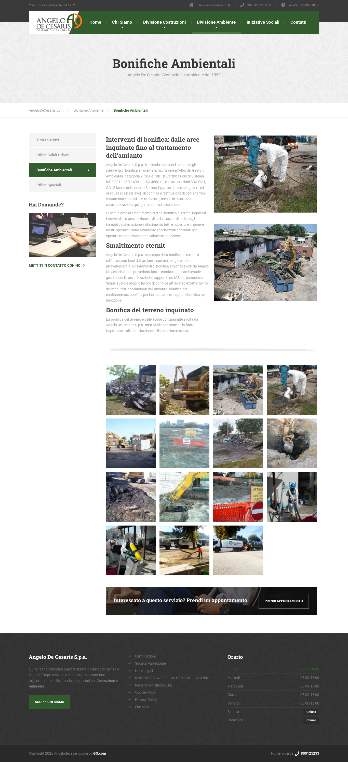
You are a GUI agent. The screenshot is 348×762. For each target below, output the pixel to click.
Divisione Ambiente (216, 22)
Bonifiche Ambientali (54, 170)
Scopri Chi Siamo (49, 702)
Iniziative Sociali (263, 22)
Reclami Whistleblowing (153, 685)
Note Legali (144, 671)
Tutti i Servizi (47, 140)
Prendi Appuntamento (284, 601)
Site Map (142, 707)
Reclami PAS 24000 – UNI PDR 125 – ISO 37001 (172, 678)
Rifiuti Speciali (48, 185)
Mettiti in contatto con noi (55, 265)
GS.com (99, 753)
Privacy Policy (146, 699)
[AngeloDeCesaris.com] (55, 21)
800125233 (309, 753)
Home (95, 22)
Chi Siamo (122, 22)
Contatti (298, 22)
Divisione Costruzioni (164, 22)
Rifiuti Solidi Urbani (52, 155)
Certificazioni (145, 656)
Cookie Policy (145, 692)
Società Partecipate (150, 663)
